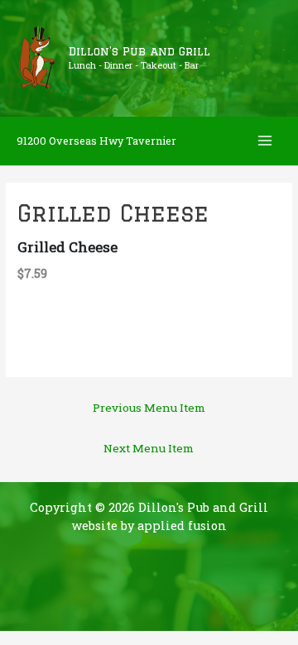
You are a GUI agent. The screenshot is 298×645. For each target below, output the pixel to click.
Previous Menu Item (149, 407)
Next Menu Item (148, 448)
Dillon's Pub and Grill (139, 51)
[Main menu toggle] (265, 141)
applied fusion (182, 525)
